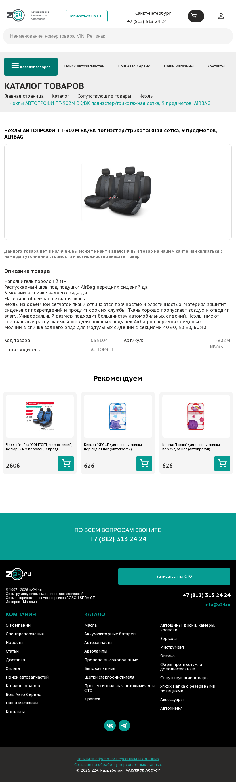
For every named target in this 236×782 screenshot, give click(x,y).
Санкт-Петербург (153, 13)
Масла (90, 625)
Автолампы (95, 651)
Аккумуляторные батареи (110, 633)
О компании (18, 625)
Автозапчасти (98, 642)
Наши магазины (179, 66)
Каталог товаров (35, 67)
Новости (14, 642)
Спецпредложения (25, 633)
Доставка (15, 659)
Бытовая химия (99, 668)
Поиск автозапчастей (84, 66)
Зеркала (168, 638)
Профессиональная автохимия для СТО (119, 688)
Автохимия (171, 708)
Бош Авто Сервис (134, 66)
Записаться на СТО (86, 16)
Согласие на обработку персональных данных (118, 764)
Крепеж (92, 699)
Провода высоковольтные (111, 659)
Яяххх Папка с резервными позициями (187, 689)
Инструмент (172, 647)
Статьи (12, 651)
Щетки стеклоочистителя (109, 677)
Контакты (216, 66)
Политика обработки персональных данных (118, 758)
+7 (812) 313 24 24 (147, 21)
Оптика (167, 655)
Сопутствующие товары (184, 677)
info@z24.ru (217, 604)
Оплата (13, 668)
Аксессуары (172, 699)
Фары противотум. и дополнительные (181, 667)
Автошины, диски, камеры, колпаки (187, 627)
